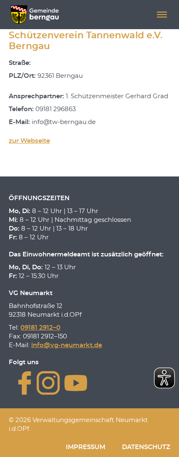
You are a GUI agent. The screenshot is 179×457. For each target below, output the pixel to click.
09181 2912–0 (40, 328)
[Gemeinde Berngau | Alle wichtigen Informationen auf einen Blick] (34, 14)
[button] (162, 15)
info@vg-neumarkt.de (66, 345)
